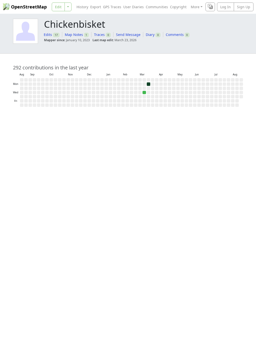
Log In (225, 6)
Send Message (128, 34)
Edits (48, 34)
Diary (150, 34)
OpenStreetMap (29, 7)
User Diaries (133, 6)
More (195, 6)
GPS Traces (112, 6)
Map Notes (74, 34)
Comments (175, 34)
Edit (58, 6)
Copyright (178, 6)
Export (95, 6)
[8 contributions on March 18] (144, 92)
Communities (157, 6)
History (82, 6)
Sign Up (243, 6)
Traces (99, 34)
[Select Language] (210, 6)
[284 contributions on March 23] (148, 84)
